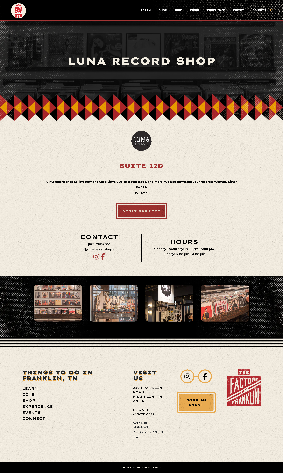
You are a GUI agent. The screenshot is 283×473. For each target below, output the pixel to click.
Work (194, 10)
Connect (259, 10)
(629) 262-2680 (99, 244)
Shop (163, 10)
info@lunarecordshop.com (99, 249)
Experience (216, 10)
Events (238, 10)
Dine (178, 10)
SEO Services (155, 467)
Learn (146, 10)
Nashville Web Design (137, 467)
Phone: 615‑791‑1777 (143, 412)
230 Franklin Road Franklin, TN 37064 (147, 394)
